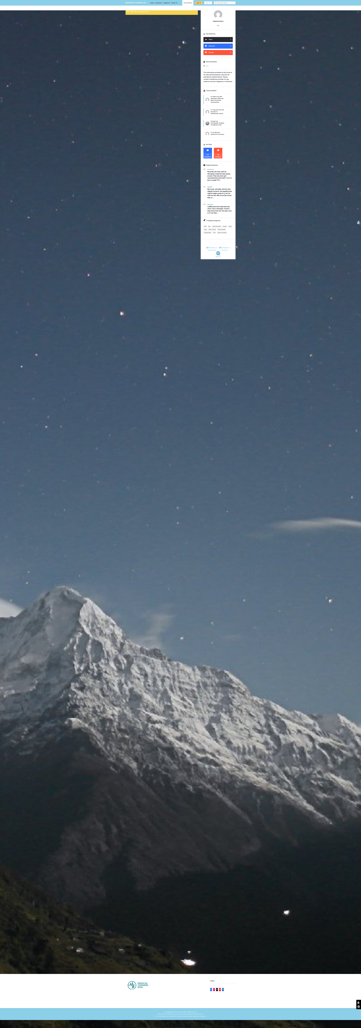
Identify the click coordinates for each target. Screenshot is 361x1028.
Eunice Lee (210, 169)
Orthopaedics (207, 232)
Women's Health (222, 232)
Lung (205, 229)
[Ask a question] (357, 1023)
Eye (209, 226)
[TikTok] (217, 989)
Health (224, 226)
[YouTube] (220, 989)
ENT (205, 226)
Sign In (199, 3)
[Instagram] (214, 989)
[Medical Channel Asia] (136, 3)
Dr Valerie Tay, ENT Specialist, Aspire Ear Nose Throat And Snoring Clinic (217, 99)
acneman (210, 204)
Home (152, 3)
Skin (214, 232)
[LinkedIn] (223, 989)
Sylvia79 (209, 187)
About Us (174, 3)
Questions (158, 3)
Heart (230, 226)
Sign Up (208, 3)
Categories (166, 3)
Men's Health (212, 229)
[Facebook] (211, 989)
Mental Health (221, 229)
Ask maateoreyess (218, 26)
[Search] (215, 2)
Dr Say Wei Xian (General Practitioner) (217, 133)
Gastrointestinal (216, 226)
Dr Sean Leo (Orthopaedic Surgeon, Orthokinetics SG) (217, 123)
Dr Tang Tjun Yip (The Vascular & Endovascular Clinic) (217, 111)
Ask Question (188, 3)
